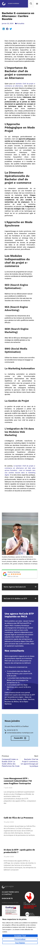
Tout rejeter (20, 943)
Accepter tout (20, 936)
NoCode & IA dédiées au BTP (15, 599)
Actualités (20, 23)
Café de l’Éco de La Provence (18, 818)
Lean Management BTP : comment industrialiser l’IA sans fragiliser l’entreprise (18, 781)
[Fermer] (38, 917)
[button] (37, 3)
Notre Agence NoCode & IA (15, 587)
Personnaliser (20, 939)
